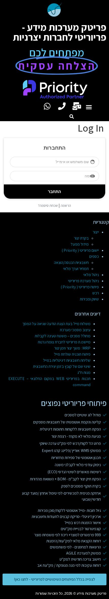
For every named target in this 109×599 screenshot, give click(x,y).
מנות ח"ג (83, 372)
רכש (95, 293)
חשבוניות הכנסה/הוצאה (71, 262)
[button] (89, 107)
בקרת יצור (81, 238)
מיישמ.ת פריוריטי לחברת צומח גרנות (64, 342)
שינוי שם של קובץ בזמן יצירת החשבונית (61, 366)
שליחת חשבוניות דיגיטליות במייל (66, 360)
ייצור (96, 232)
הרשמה (66, 205)
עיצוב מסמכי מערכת (75, 330)
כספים (94, 256)
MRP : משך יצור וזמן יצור (72, 348)
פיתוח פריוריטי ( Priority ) (80, 287)
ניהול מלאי (91, 274)
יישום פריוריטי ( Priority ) (80, 250)
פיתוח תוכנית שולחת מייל (72, 354)
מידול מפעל (80, 244)
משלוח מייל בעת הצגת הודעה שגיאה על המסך (56, 323)
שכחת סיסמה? (48, 205)
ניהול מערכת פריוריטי (83, 280)
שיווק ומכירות (89, 299)
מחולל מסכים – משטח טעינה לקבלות (62, 336)
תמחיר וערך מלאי (76, 268)
